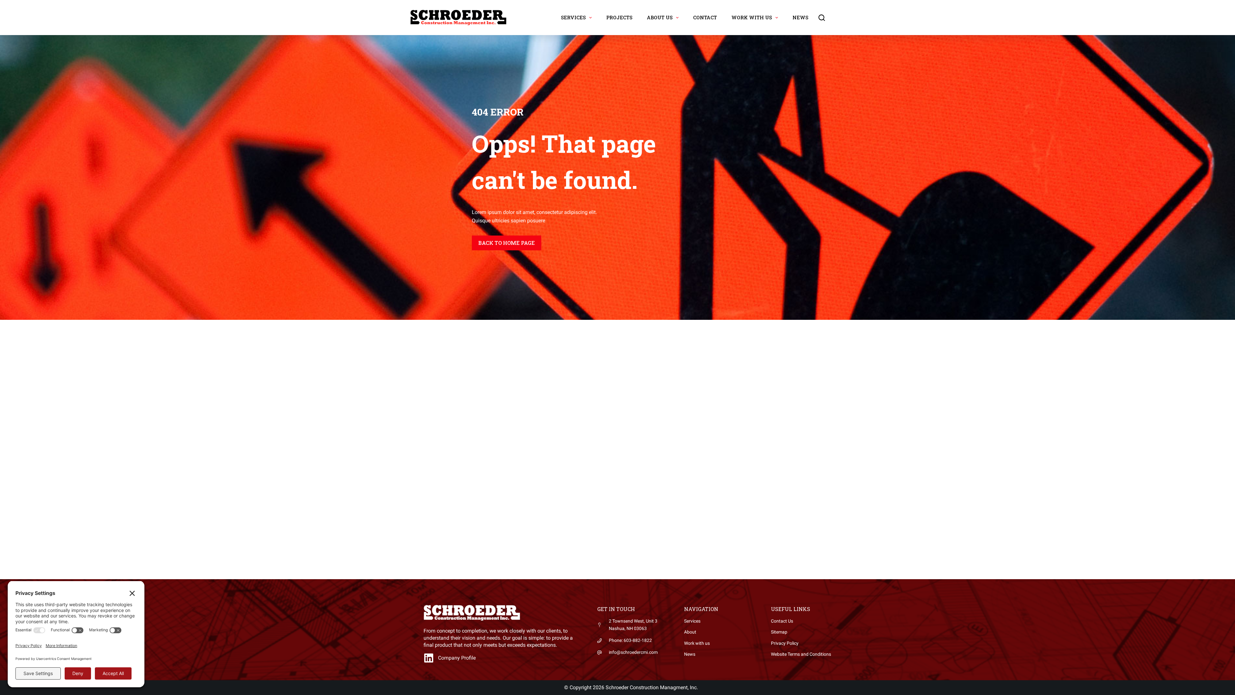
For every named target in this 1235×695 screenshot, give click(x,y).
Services (573, 17)
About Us (659, 17)
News (800, 17)
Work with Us (751, 17)
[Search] (822, 17)
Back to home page (506, 242)
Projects (619, 17)
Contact (705, 17)
